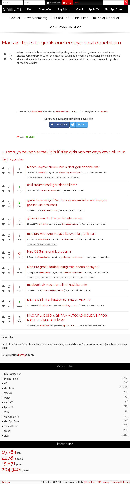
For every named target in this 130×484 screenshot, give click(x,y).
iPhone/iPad (45, 9)
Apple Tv (94, 9)
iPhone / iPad (11, 378)
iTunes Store (10, 426)
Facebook (62, 124)
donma (55, 277)
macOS (42, 173)
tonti (64, 239)
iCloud (79, 9)
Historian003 (47, 290)
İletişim (6, 482)
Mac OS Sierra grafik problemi (49, 251)
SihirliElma (89, 482)
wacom (65, 277)
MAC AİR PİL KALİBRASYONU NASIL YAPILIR (58, 300)
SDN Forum (103, 482)
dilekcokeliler (62, 112)
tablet (91, 277)
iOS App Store (11, 416)
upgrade (61, 177)
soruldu (104, 112)
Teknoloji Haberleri (106, 18)
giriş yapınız (80, 152)
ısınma (45, 277)
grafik (83, 277)
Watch (7, 397)
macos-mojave (35, 177)
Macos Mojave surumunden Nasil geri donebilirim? (63, 167)
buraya (22, 355)
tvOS (6, 412)
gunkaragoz (66, 257)
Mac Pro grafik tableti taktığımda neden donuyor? (63, 267)
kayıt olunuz (113, 152)
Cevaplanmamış (35, 18)
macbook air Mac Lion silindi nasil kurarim (57, 284)
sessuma (67, 273)
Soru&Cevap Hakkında (65, 27)
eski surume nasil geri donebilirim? (52, 185)
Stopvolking (64, 173)
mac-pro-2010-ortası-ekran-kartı (42, 244)
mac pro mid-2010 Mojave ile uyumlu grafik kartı (61, 233)
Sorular (15, 18)
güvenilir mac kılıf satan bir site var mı (54, 218)
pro (37, 277)
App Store (64, 9)
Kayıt (77, 3)
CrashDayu (66, 224)
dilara (44, 210)
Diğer (6, 435)
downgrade (73, 177)
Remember (55, 3)
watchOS (9, 402)
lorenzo (43, 190)
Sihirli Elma (80, 18)
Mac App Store (114, 9)
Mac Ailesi (36, 112)
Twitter (81, 124)
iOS (5, 383)
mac (30, 277)
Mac (29, 9)
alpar (65, 326)
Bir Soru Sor (60, 18)
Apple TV (9, 407)
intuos (74, 277)
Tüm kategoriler (12, 374)
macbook (49, 177)
